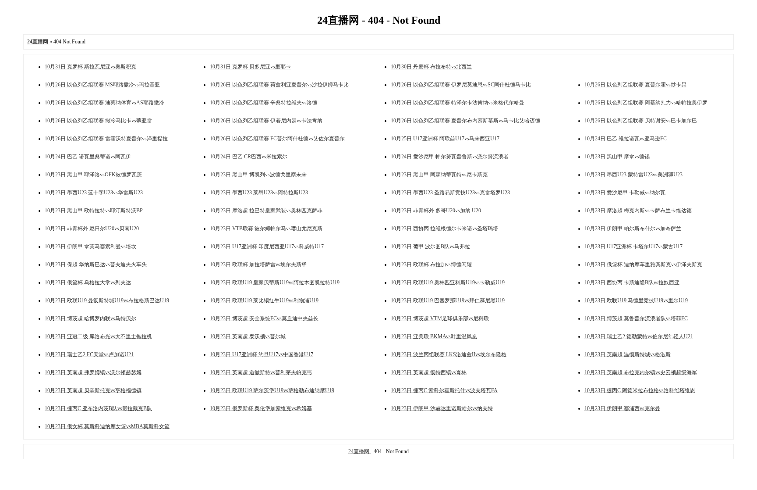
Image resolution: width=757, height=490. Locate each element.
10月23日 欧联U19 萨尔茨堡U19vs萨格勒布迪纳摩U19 (272, 390)
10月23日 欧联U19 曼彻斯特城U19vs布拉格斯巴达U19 (107, 300)
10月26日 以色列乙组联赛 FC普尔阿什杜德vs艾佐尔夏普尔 (277, 139)
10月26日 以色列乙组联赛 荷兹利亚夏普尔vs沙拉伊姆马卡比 (279, 85)
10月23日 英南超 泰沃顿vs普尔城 (248, 336)
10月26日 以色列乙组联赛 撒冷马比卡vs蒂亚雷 (98, 121)
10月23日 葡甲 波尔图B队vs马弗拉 (430, 246)
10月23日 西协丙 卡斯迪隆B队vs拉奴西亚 (631, 282)
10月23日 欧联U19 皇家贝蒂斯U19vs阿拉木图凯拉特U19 (275, 282)
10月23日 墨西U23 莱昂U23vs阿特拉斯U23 (259, 193)
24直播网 (359, 451)
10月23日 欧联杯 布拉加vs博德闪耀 (431, 264)
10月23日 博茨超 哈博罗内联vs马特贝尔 (90, 318)
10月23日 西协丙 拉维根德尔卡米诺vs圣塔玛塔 (444, 228)
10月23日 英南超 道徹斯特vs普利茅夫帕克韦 (261, 372)
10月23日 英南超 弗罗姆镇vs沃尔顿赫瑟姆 (93, 372)
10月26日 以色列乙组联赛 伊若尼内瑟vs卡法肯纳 (266, 121)
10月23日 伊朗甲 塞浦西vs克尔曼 (622, 408)
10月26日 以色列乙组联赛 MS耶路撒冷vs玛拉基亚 (102, 85)
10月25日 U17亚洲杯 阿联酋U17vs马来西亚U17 (445, 139)
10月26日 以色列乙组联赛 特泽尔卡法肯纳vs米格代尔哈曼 (457, 103)
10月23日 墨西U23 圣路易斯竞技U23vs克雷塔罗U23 (450, 193)
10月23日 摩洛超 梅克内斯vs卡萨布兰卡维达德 (638, 210)
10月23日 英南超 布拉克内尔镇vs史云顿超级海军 (640, 372)
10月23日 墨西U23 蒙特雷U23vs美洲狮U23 (633, 175)
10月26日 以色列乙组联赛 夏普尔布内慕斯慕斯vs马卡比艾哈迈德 (465, 121)
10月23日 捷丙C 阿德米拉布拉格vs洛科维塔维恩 (639, 390)
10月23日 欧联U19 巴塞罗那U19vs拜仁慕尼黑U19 (448, 300)
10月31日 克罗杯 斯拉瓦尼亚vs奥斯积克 (90, 67)
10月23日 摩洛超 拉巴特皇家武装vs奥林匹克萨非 (266, 210)
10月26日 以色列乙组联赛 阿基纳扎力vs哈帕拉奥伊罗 (645, 103)
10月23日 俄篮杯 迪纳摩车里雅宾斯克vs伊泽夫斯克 (643, 264)
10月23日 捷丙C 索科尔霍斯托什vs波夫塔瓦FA (444, 390)
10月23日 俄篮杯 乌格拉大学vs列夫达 (88, 282)
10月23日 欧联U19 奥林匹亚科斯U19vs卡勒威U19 (448, 282)
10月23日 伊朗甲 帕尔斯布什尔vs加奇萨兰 (632, 228)
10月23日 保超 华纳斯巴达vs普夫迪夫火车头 (96, 264)
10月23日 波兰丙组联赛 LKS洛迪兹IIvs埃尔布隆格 (448, 354)
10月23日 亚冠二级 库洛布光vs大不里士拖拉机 (98, 336)
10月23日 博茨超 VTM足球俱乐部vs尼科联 (440, 318)
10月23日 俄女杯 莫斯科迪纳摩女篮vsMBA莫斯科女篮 (107, 426)
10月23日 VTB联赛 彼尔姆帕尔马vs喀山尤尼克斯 (266, 228)
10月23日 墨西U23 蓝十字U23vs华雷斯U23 (94, 193)
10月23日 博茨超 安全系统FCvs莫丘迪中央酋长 (264, 318)
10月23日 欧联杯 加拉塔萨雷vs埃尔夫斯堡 (258, 264)
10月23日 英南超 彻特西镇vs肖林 (429, 372)
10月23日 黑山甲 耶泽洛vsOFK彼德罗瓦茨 (93, 175)
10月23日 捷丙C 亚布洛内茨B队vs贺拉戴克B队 (98, 408)
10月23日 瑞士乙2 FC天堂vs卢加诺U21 (89, 354)
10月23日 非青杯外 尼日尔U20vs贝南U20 (92, 228)
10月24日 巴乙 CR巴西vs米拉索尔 (248, 157)
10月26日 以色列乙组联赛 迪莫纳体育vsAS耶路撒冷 (104, 103)
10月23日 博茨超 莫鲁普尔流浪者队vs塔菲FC (636, 318)
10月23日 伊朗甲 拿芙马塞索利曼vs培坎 (90, 246)
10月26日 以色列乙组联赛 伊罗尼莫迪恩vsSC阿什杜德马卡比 (461, 85)
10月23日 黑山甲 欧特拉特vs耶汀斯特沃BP (94, 210)
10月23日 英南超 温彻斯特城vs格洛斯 (627, 354)
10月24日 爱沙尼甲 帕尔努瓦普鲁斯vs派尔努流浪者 (450, 157)
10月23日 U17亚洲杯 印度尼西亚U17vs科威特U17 (267, 246)
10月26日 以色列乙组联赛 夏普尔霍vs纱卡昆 (635, 85)
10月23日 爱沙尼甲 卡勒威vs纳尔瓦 (624, 193)
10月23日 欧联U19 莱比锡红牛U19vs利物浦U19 (264, 300)
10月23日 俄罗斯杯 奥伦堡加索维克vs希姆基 (261, 408)
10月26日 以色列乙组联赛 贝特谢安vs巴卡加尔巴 (640, 121)
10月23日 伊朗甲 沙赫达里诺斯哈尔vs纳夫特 (442, 408)
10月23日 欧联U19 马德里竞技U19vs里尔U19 (636, 300)
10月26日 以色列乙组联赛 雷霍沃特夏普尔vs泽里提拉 (106, 139)
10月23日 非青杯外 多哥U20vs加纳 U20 (436, 210)
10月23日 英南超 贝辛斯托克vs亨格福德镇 (93, 390)
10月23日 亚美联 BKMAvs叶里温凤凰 (434, 336)
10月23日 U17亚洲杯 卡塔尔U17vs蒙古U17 (633, 246)
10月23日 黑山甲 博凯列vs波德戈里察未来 (258, 175)
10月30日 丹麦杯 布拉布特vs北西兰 (431, 67)
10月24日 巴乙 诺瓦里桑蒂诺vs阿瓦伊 (88, 157)
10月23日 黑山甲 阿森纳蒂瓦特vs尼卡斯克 (439, 175)
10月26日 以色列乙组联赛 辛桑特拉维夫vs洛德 (263, 103)
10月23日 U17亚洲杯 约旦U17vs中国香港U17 (261, 354)
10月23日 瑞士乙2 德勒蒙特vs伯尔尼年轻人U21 (638, 336)
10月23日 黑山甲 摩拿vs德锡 (617, 157)
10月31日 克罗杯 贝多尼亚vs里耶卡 (250, 67)
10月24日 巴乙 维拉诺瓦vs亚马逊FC (625, 139)
